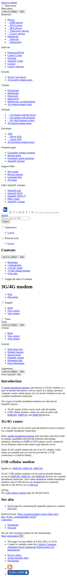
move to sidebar (9, 11)
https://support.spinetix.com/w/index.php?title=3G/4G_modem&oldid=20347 (30, 515)
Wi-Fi (10, 506)
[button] (3, 5)
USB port (33, 484)
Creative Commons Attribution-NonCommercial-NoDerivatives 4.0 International (31, 547)
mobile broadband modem (16, 387)
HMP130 (22, 415)
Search (5, 221)
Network (11, 527)
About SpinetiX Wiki (17, 558)
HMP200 (12, 415)
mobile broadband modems (21, 436)
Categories (6, 519)
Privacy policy (14, 555)
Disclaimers (13, 560)
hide (22, 11)
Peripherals (12, 525)
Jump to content (9, 2)
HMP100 (37, 415)
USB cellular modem (15, 493)
